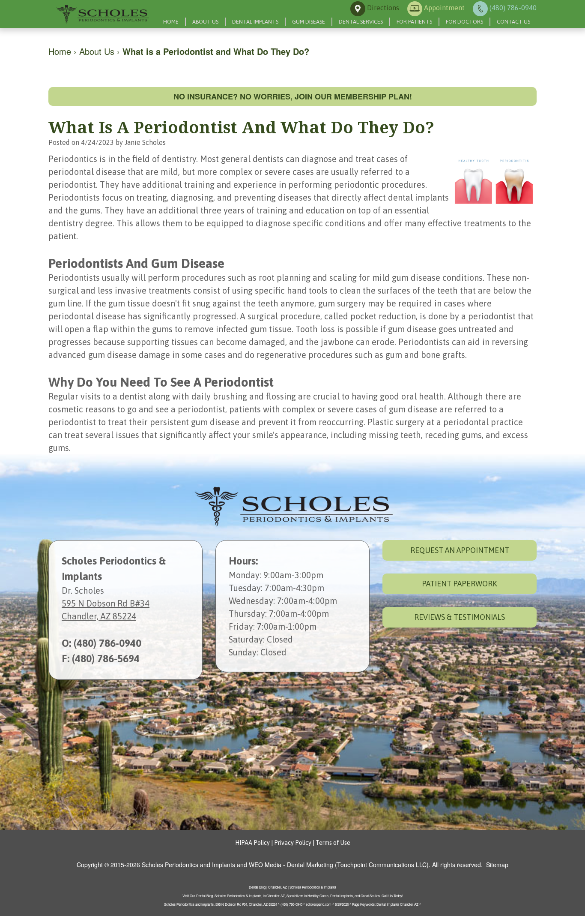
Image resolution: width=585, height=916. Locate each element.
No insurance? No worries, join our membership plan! (292, 96)
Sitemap (497, 864)
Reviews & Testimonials (459, 617)
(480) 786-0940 (107, 643)
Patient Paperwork (459, 583)
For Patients (414, 21)
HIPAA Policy (252, 842)
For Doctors (464, 21)
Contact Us (513, 21)
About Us (205, 21)
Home (171, 21)
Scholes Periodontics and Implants (188, 864)
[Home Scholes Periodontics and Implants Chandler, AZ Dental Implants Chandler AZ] (102, 14)
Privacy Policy (292, 842)
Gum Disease (308, 21)
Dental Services (361, 21)
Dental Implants (255, 21)
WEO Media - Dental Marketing (291, 864)
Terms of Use (333, 842)
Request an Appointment (459, 550)
